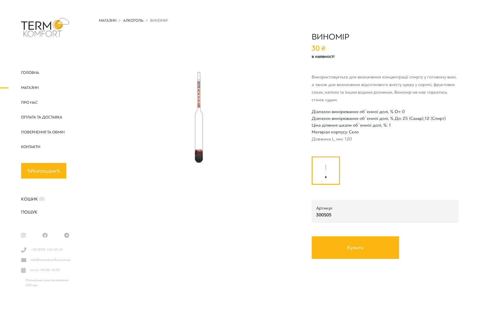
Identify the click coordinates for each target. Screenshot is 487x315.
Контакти (30, 147)
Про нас (29, 102)
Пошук (29, 212)
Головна (30, 73)
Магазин (30, 87)
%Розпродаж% (43, 171)
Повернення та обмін (43, 132)
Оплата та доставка (41, 117)
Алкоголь (133, 20)
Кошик (33, 199)
